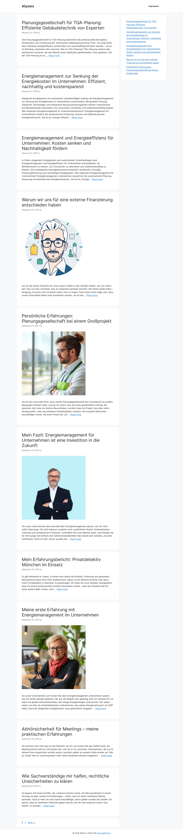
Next (31, 822)
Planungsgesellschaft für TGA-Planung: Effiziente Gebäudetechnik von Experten (63, 25)
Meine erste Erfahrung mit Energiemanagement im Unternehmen (60, 612)
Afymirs (28, 6)
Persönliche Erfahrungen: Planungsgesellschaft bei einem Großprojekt (67, 318)
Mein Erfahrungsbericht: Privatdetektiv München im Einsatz (61, 562)
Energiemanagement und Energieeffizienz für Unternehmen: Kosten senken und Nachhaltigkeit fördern (67, 143)
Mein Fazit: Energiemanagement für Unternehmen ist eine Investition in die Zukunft (61, 440)
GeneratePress (104, 833)
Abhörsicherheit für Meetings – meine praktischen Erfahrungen (60, 731)
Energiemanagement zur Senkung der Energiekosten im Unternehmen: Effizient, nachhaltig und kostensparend (64, 81)
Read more (54, 55)
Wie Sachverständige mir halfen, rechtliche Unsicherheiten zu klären (65, 778)
